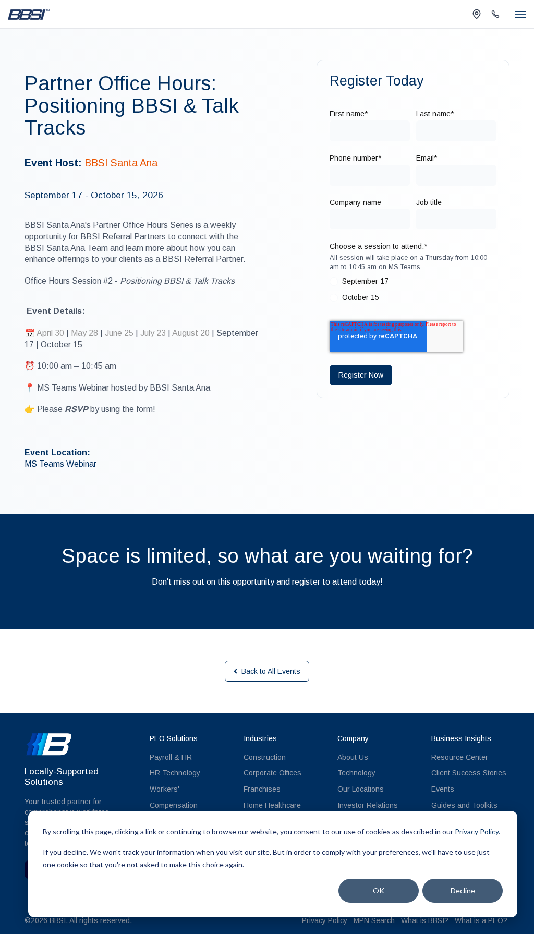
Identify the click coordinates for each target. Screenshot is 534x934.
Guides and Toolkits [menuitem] (464, 805)
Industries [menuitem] (260, 738)
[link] (29, 13)
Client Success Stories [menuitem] (468, 773)
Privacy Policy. (477, 831)
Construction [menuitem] (265, 757)
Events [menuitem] (442, 789)
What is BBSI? (424, 920)
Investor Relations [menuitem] (367, 805)
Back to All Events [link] (270, 671)
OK (378, 890)
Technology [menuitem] (356, 773)
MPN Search (374, 920)
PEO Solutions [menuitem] (174, 738)
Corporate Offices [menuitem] (272, 773)
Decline (463, 890)
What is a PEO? (481, 920)
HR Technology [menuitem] (175, 773)
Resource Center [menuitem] (459, 757)
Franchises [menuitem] (262, 789)
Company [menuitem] (353, 738)
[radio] (413, 283)
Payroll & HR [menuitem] (171, 757)
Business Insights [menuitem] (461, 738)
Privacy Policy (324, 920)
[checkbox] (413, 292)
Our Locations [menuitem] (360, 789)
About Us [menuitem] (352, 757)
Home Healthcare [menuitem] (272, 805)
